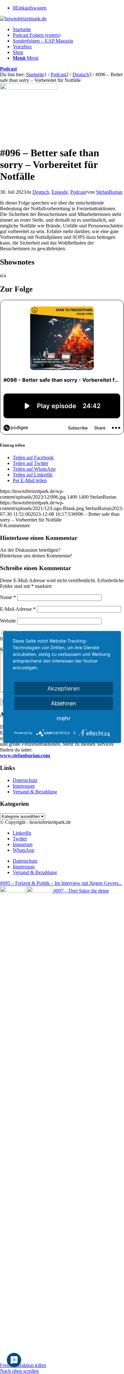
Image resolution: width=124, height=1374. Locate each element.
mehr (64, 718)
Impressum (24, 786)
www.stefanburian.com (25, 755)
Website (8, 620)
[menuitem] (68, 29)
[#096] (28, 88)
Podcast (8, 68)
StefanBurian (109, 192)
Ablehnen (63, 703)
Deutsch (40, 192)
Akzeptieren (63, 688)
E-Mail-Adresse (18, 609)
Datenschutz (25, 780)
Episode (60, 192)
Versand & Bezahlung (35, 791)
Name (8, 597)
